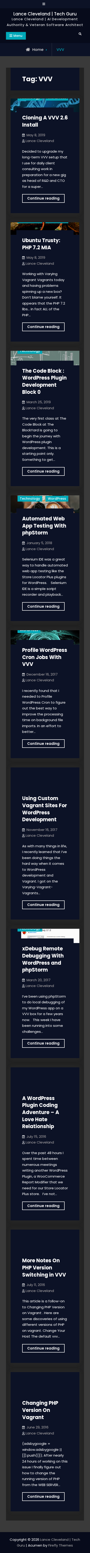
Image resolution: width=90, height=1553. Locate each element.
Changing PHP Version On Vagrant (40, 1410)
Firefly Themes (60, 1545)
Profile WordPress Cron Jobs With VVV (44, 657)
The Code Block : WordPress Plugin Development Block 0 (44, 381)
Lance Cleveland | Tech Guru (45, 14)
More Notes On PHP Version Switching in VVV (44, 1267)
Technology (30, 350)
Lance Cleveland (40, 140)
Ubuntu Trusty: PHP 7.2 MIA (41, 244)
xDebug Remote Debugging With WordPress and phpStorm (43, 959)
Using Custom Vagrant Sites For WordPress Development (44, 809)
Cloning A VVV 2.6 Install (45, 121)
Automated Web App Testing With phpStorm (44, 525)
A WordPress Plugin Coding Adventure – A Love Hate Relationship (40, 1112)
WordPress (57, 498)
